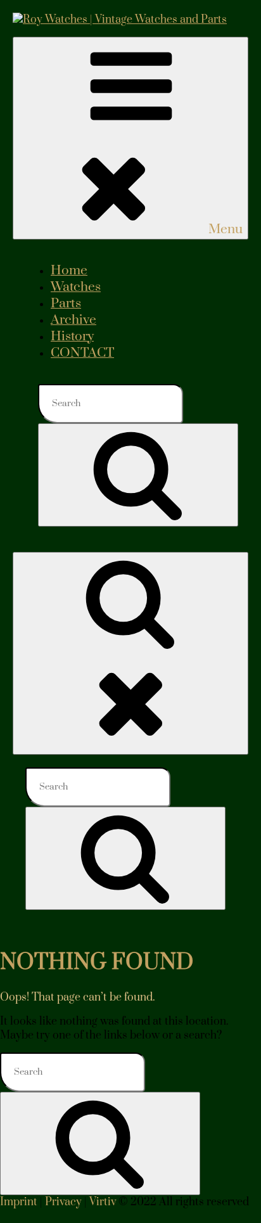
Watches (76, 287)
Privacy (63, 1202)
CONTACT (82, 353)
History (72, 336)
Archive (73, 320)
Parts (66, 303)
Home (69, 270)
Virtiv (102, 1202)
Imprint (18, 1202)
